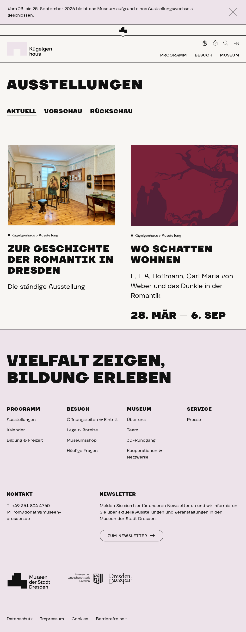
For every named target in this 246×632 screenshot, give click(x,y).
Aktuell (22, 111)
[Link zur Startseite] (30, 49)
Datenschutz (19, 619)
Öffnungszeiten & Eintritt (92, 420)
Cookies (80, 619)
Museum (139, 409)
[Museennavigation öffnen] (123, 30)
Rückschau (111, 111)
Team (132, 430)
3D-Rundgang (141, 440)
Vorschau (63, 111)
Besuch (78, 409)
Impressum (52, 619)
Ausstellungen (21, 420)
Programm (23, 409)
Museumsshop (82, 440)
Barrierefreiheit (111, 619)
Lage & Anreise (82, 430)
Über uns (136, 420)
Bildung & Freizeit (25, 440)
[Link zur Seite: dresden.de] (99, 581)
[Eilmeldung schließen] (233, 12)
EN (236, 44)
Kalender (16, 430)
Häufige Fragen (82, 451)
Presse (194, 420)
